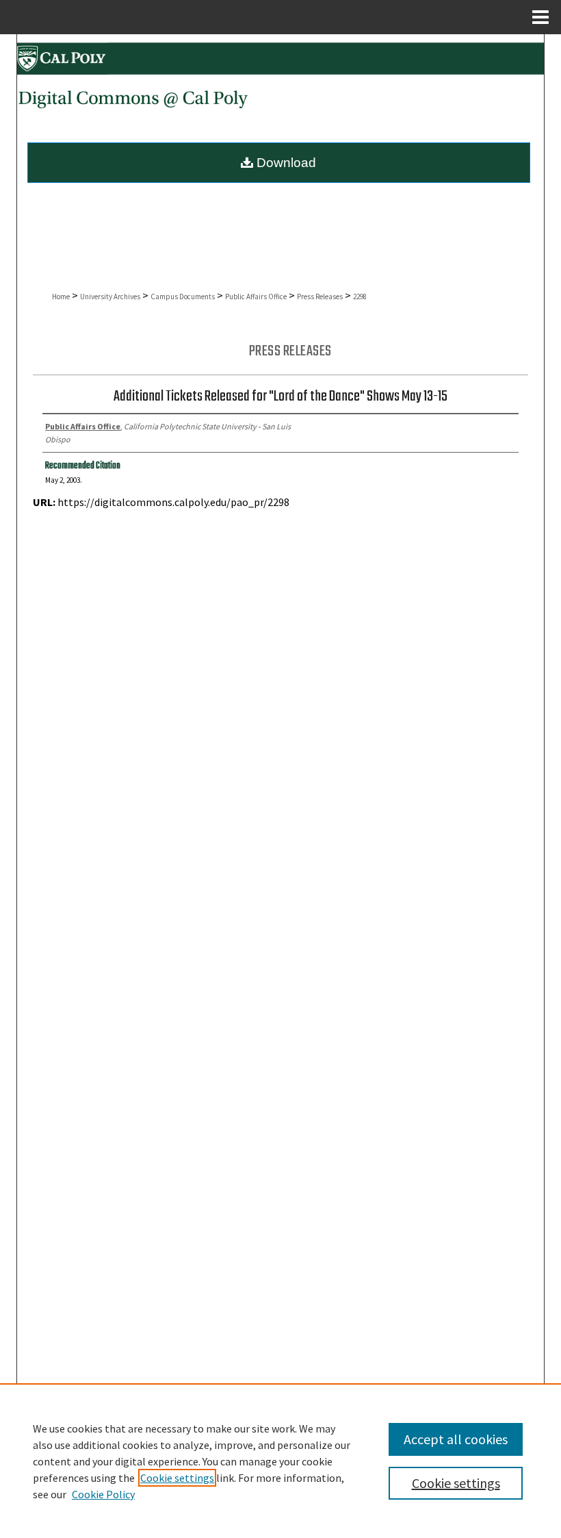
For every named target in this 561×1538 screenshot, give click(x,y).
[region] (280, 1460)
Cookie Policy (103, 1494)
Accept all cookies (456, 1439)
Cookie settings (177, 1478)
